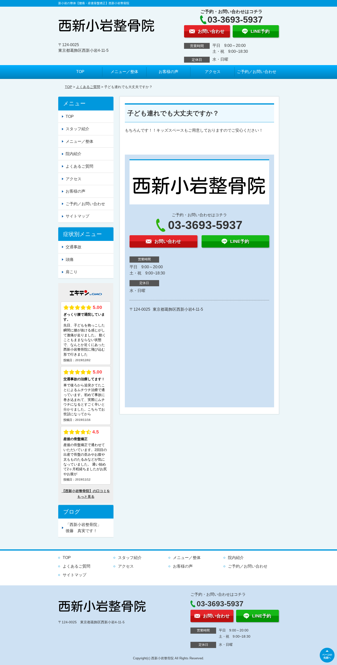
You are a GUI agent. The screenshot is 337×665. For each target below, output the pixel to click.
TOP (80, 72)
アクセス (213, 72)
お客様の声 (168, 72)
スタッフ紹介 (77, 129)
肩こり (71, 272)
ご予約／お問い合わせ (256, 72)
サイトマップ (77, 216)
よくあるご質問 (88, 87)
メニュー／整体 (124, 72)
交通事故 (73, 247)
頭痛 (70, 259)
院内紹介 (73, 154)
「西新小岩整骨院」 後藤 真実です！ (89, 527)
